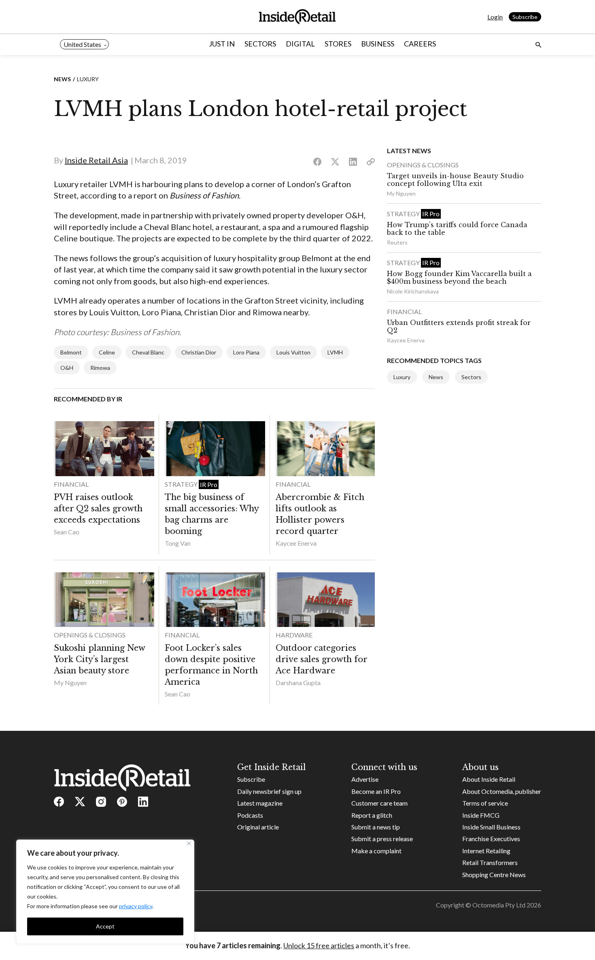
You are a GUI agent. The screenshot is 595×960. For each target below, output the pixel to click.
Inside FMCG (480, 815)
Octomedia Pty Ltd (498, 905)
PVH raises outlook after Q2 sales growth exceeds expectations (98, 508)
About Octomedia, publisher (501, 791)
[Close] (189, 843)
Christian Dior (198, 352)
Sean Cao (66, 532)
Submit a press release (382, 838)
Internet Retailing (486, 851)
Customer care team (379, 803)
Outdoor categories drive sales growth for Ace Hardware (321, 659)
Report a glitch (371, 815)
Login (495, 17)
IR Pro (208, 484)
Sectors (260, 43)
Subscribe (525, 16)
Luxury (88, 79)
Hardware (294, 635)
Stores (338, 43)
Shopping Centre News (494, 874)
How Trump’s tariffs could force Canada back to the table (457, 228)
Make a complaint (376, 851)
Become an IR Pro (376, 791)
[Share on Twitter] (335, 162)
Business (377, 43)
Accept (105, 926)
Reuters (397, 242)
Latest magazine (260, 803)
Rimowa (100, 367)
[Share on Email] (371, 162)
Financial (71, 484)
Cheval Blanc (148, 352)
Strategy (182, 484)
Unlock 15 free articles (318, 945)
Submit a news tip (375, 827)
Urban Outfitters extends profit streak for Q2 (459, 326)
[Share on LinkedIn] (353, 162)
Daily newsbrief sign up (269, 791)
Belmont (71, 352)
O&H (66, 367)
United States (82, 44)
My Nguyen (70, 682)
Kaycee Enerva (296, 543)
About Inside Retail (488, 779)
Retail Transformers (490, 862)
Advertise (364, 779)
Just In (222, 43)
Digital (300, 43)
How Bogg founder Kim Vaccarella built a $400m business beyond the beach (459, 277)
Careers (420, 43)
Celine (107, 352)
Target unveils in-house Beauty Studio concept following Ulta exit (455, 180)
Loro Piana (246, 352)
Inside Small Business (491, 827)
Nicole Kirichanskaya (413, 291)
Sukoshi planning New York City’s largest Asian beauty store (99, 659)
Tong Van (178, 543)
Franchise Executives (491, 838)
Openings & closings (89, 635)
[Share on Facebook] (317, 162)
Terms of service (485, 803)
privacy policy (135, 906)
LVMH (335, 352)
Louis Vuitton (293, 352)
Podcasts (250, 815)
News (62, 79)
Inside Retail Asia (96, 160)
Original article (258, 827)
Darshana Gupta (298, 682)
